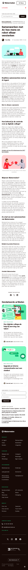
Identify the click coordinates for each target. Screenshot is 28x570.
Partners (4, 511)
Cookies (17, 511)
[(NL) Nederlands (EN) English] (14, 559)
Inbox (3, 442)
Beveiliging (10, 565)
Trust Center (18, 508)
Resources (4, 495)
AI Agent (4, 440)
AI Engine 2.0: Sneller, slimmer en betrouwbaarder (12, 417)
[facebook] (20, 539)
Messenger (18, 456)
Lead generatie (5, 472)
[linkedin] (16, 539)
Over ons (4, 506)
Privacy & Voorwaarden (8, 564)
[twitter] (8, 539)
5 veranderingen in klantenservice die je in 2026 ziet (14, 421)
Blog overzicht (6, 21)
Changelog (18, 495)
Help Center (5, 497)
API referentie (19, 490)
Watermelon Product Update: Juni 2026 (13, 408)
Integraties (18, 445)
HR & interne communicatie (5, 476)
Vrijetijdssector (19, 475)
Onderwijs (18, 468)
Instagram (18, 454)
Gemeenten (18, 472)
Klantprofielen (19, 440)
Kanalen (4, 445)
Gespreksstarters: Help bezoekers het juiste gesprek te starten (13, 411)
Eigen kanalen (18, 459)
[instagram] (12, 539)
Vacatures (17, 506)
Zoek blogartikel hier (8, 13)
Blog (3, 492)
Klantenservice (6, 468)
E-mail (3, 456)
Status (17, 492)
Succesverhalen (6, 490)
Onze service (5, 508)
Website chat (5, 454)
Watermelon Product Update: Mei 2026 (13, 415)
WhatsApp (5, 459)
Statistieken (18, 442)
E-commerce (5, 479)
